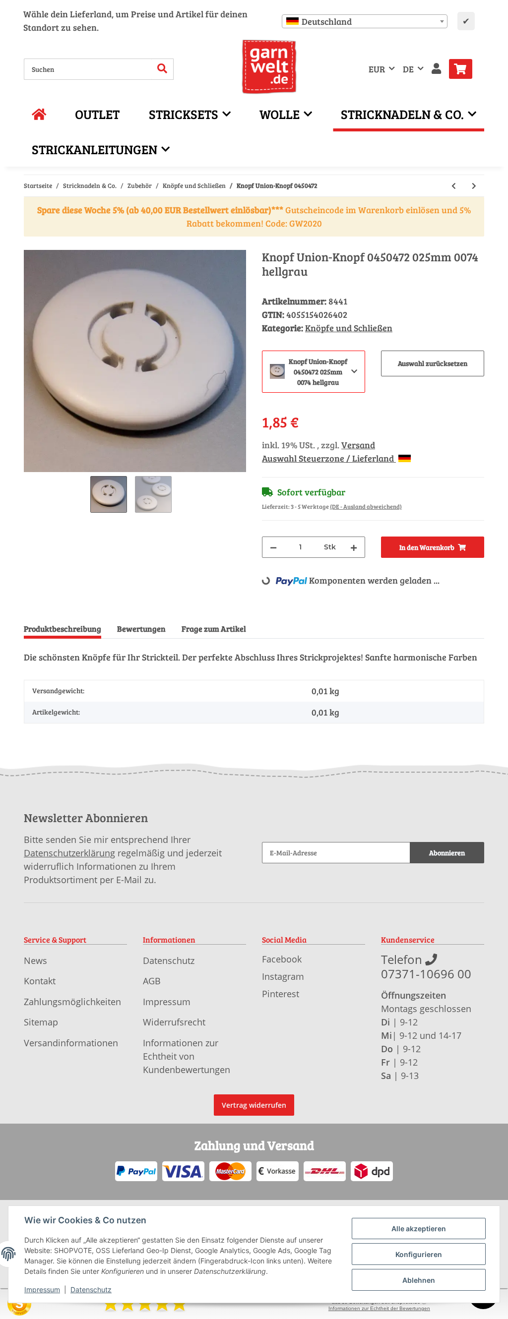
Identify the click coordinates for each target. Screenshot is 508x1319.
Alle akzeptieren (418, 1228)
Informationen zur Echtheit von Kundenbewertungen (186, 1056)
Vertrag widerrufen (254, 1105)
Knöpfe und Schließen (348, 328)
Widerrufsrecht (174, 1022)
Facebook (282, 959)
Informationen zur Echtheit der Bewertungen (379, 1308)
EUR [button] (377, 69)
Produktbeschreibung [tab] (62, 628)
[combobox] (364, 21)
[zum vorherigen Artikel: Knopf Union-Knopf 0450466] (454, 185)
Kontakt (40, 981)
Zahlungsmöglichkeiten (72, 1002)
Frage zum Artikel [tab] (214, 628)
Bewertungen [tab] (141, 628)
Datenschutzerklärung (69, 853)
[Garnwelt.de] (269, 67)
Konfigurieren (418, 1254)
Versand (358, 445)
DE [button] (408, 69)
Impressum (166, 1002)
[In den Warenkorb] (32, 244)
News (35, 960)
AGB (152, 981)
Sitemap (41, 1022)
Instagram (283, 976)
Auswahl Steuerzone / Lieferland (329, 458)
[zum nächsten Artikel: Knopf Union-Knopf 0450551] (474, 185)
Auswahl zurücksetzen (432, 363)
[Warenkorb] (464, 69)
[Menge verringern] (273, 547)
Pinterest (280, 994)
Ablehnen (418, 1280)
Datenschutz (168, 960)
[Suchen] (162, 69)
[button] (436, 69)
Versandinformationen (71, 1043)
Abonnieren (447, 852)
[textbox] (364, 21)
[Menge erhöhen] (354, 547)
